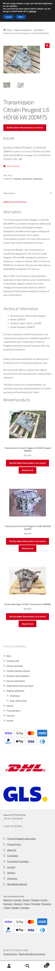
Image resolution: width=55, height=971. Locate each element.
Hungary (18, 903)
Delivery (11, 872)
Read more (27, 470)
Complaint (12, 855)
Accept (8, 17)
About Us (11, 850)
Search (27, 966)
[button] (47, 45)
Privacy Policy (14, 844)
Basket (42, 963)
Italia (27, 903)
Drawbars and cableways (18, 675)
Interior (10, 705)
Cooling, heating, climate (18, 670)
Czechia (17, 900)
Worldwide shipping (17, 884)
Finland (35, 900)
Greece (26, 900)
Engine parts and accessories (20, 685)
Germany (7, 903)
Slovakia (25, 907)
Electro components (16, 680)
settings (32, 11)
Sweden (15, 907)
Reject (20, 17)
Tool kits (11, 715)
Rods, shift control (18, 700)
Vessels (10, 720)
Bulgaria (7, 900)
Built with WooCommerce (32, 953)
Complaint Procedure (18, 861)
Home (9, 30)
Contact (11, 867)
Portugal (35, 903)
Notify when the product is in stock (25, 127)
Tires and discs (14, 710)
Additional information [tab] (15, 201)
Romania (46, 903)
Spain (7, 907)
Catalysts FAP (13, 660)
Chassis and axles (15, 665)
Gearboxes (38, 30)
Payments (12, 878)
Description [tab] (9, 193)
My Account (9, 966)
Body (9, 655)
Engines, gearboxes (23, 30)
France (43, 900)
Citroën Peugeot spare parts (21, 838)
